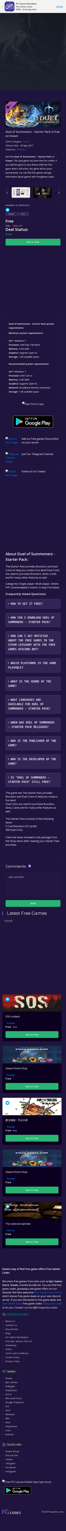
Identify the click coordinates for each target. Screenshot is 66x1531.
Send (33, 903)
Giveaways (11, 1345)
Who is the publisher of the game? (32, 743)
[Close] (2, 6)
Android (9, 1434)
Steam (26, 141)
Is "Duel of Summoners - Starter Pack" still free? (29, 780)
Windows (21, 149)
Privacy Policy (12, 1361)
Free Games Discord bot (48, 1292)
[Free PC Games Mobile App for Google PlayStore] (33, 422)
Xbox (8, 1422)
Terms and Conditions (17, 1353)
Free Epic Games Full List (18, 1341)
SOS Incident (13, 1016)
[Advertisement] (33, 61)
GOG (7, 1410)
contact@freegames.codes (40, 1307)
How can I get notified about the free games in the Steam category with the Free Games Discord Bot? (31, 642)
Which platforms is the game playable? (32, 665)
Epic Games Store (12, 1303)
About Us (10, 1321)
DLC (23, 214)
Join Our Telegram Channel (37, 454)
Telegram (10, 1463)
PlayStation (11, 1426)
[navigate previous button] (7, 192)
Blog (7, 1333)
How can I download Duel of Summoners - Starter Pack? (31, 620)
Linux (8, 1430)
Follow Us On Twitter (34, 471)
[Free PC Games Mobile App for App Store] (33, 404)
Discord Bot (11, 1329)
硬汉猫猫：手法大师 (17, 1120)
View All (8, 920)
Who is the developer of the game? (32, 761)
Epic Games (11, 1382)
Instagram (10, 1471)
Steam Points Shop (16, 1068)
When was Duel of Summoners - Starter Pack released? (31, 725)
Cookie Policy (12, 1357)
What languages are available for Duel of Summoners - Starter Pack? (29, 704)
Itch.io (11, 1230)
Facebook (10, 1467)
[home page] (11, 1512)
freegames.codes (52, 1303)
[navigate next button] (58, 192)
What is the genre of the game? (29, 684)
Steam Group (12, 1451)
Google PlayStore (14, 1402)
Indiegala (10, 1386)
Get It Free (33, 242)
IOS (7, 1406)
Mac (7, 1418)
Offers (8, 1349)
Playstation (11, 1390)
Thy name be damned (18, 1223)
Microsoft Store (13, 1398)
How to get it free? (27, 603)
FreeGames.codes (17, 1314)
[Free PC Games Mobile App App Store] (26, 1482)
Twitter (9, 1459)
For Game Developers (17, 1337)
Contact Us (11, 1325)
